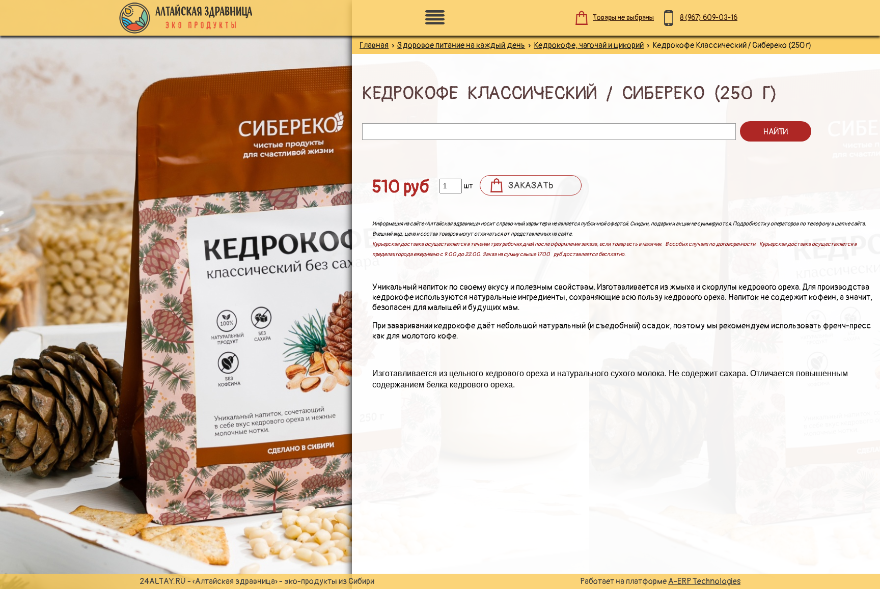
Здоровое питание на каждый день (461, 45)
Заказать (531, 185)
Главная (374, 45)
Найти (775, 132)
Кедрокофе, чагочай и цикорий (589, 45)
